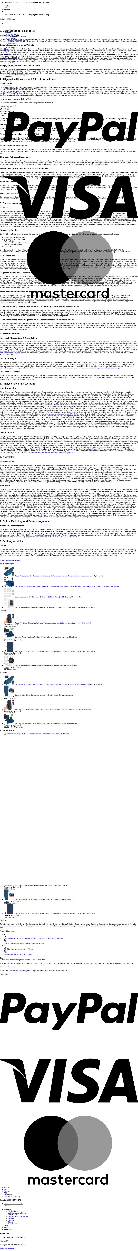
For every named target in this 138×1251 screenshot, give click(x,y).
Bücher (10, 1222)
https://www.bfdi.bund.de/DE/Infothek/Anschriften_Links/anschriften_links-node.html (45, 141)
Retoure (7, 9)
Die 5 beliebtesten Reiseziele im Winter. (18, 949)
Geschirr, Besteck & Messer (18, 1216)
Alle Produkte (13, 1211)
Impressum (8, 1195)
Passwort (4, 1241)
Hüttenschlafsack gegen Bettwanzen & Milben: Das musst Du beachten (29, 938)
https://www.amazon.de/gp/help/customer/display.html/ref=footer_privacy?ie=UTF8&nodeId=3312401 (43, 537)
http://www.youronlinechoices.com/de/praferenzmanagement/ (51, 452)
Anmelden (21, 1245)
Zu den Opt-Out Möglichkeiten (10, 560)
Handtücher (12, 44)
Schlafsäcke (12, 38)
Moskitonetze (13, 47)
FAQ (5, 8)
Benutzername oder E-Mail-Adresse (13, 1237)
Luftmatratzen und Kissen (17, 1213)
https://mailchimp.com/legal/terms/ (76, 513)
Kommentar (60, 938)
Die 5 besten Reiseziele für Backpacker (18, 954)
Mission (7, 1227)
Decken (11, 1218)
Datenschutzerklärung (19, 970)
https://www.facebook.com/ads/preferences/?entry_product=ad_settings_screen (96, 449)
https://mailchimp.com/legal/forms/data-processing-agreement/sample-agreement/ (69, 517)
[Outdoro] (7, 19)
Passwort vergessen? (7, 1248)
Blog (6, 1226)
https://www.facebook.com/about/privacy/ (95, 447)
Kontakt (7, 6)
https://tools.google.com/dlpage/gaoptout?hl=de (59, 414)
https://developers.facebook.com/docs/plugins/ (115, 344)
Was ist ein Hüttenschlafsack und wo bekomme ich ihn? (24, 944)
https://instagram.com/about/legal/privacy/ (104, 368)
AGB (32, 970)
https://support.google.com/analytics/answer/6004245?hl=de (21, 419)
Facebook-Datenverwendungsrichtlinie (91, 443)
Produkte (7, 33)
